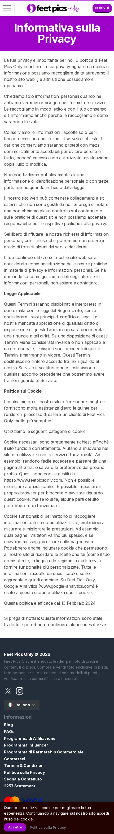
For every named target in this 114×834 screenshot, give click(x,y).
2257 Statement (19, 786)
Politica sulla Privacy (24, 772)
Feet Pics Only (19, 654)
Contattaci (14, 759)
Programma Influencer (26, 745)
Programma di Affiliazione (29, 738)
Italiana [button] (23, 705)
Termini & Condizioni (24, 765)
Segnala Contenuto (23, 779)
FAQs (9, 731)
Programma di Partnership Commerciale (44, 752)
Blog (8, 724)
